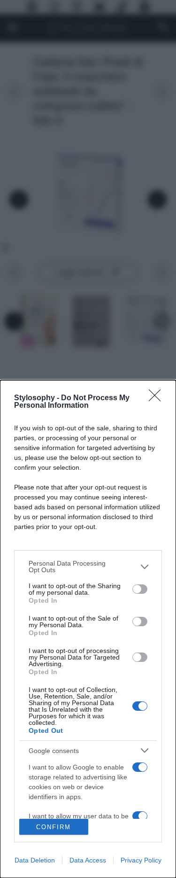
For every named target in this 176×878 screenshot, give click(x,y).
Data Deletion (35, 860)
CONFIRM (53, 827)
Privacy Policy (141, 860)
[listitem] (88, 566)
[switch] (139, 589)
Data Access (87, 860)
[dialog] (88, 629)
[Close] (158, 398)
